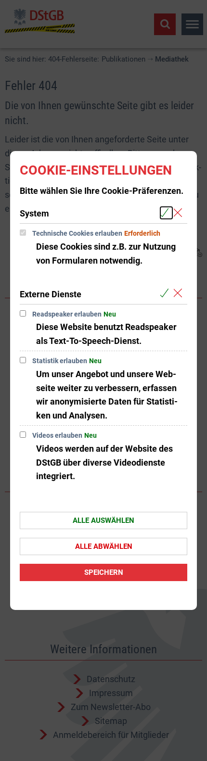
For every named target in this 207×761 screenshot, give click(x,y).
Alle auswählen (103, 520)
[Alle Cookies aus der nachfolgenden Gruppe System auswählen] (166, 213)
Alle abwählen (103, 546)
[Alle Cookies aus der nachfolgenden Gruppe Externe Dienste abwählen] (180, 294)
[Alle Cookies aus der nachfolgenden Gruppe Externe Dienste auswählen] (166, 294)
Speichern (103, 572)
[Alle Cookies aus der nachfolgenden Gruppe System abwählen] (180, 213)
